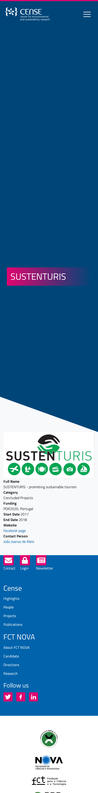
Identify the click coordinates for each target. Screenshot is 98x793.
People (8, 607)
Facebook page (14, 530)
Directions (11, 664)
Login (24, 568)
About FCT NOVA (16, 647)
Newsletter (44, 568)
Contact (9, 568)
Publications (12, 624)
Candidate (11, 656)
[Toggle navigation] (87, 14)
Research (10, 673)
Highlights (11, 598)
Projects (9, 615)
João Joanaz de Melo (18, 541)
